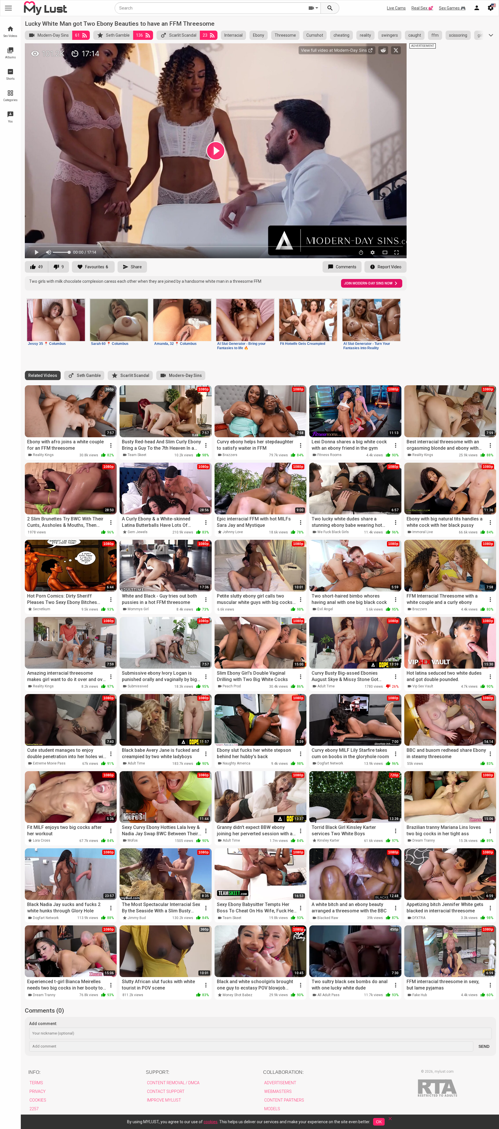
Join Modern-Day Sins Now (368, 283)
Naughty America (236, 763)
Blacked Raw (327, 918)
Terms (36, 1082)
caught (414, 35)
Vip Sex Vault (422, 686)
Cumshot (314, 35)
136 (139, 35)
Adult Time (326, 686)
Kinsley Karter (328, 840)
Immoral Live (422, 532)
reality (365, 35)
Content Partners (284, 1100)
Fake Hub (419, 995)
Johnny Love (233, 532)
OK (379, 1121)
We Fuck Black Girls (333, 532)
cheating (341, 35)
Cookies (37, 1100)
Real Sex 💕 (422, 8)
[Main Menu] (8, 8)
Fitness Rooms (329, 455)
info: (34, 1072)
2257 (34, 1108)
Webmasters (278, 1091)
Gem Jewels (138, 532)
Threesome (285, 35)
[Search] (330, 8)
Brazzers (230, 455)
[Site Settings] (490, 8)
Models (272, 1108)
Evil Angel (325, 609)
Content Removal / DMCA (173, 1082)
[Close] (390, 1120)
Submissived (138, 686)
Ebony (258, 35)
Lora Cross (41, 840)
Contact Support (166, 1091)
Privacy (37, 1091)
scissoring (458, 35)
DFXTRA (418, 918)
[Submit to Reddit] (383, 50)
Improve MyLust (164, 1100)
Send (483, 1046)
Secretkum (41, 609)
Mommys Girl (138, 609)
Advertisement (280, 1082)
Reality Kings (43, 455)
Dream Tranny (423, 840)
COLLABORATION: (283, 1072)
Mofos (133, 840)
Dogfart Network (330, 763)
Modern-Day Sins (53, 35)
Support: (157, 1072)
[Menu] (477, 8)
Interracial (233, 35)
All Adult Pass (328, 995)
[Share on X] (396, 50)
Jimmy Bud (137, 918)
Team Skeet (137, 455)
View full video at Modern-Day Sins (334, 50)
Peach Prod (232, 686)
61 (77, 35)
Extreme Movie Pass (49, 763)
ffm (435, 35)
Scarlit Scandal (182, 35)
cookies (210, 1121)
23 (205, 35)
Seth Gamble (118, 35)
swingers (389, 35)
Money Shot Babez (237, 995)
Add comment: (43, 1023)
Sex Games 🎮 (452, 8)
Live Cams (396, 8)
